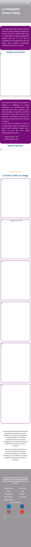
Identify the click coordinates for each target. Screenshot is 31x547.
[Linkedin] (9, 506)
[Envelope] (22, 512)
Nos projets (8, 494)
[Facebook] (22, 506)
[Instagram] (9, 512)
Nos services (8, 497)
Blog (8, 491)
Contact (22, 494)
